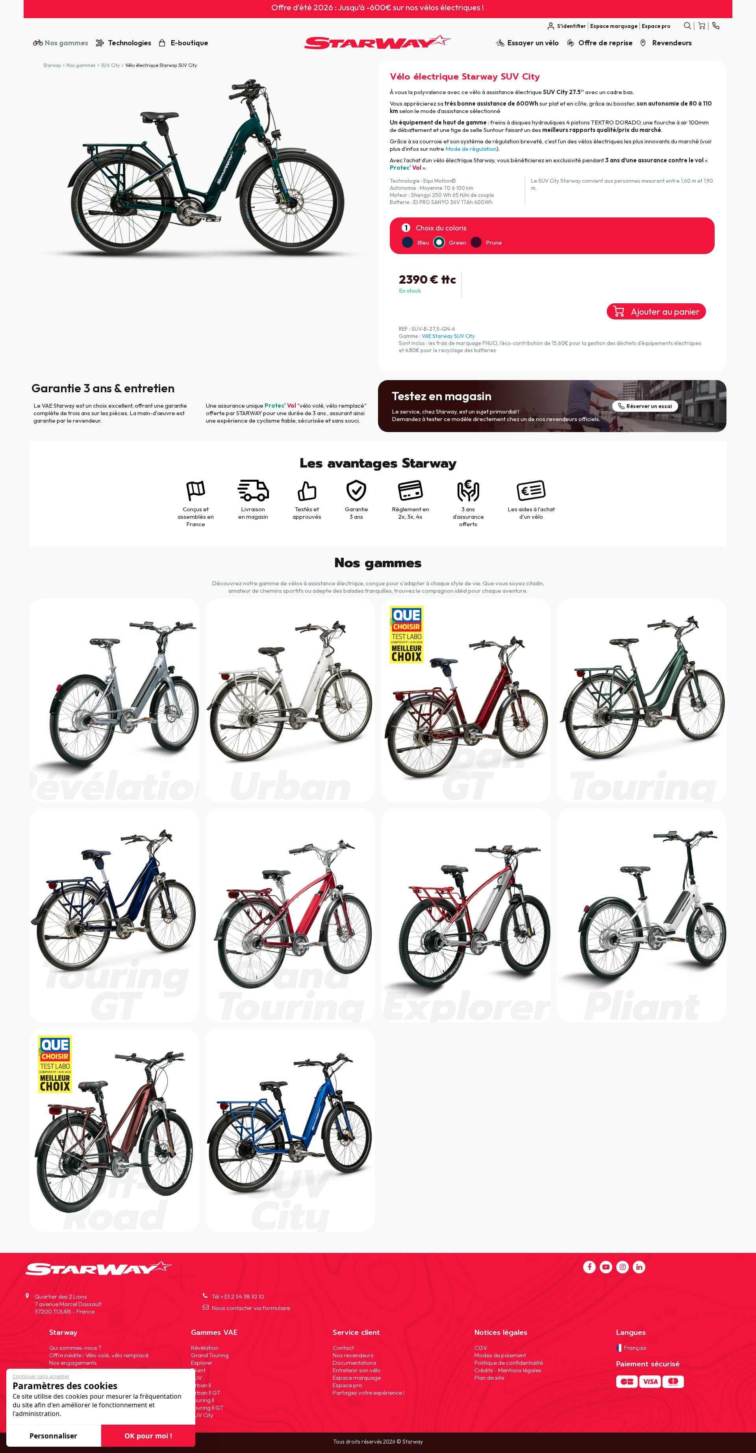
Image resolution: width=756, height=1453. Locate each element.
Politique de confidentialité (508, 1362)
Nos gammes (66, 42)
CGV (480, 1347)
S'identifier (571, 26)
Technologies (129, 42)
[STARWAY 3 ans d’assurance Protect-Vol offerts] (468, 499)
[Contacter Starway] (716, 26)
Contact (343, 1347)
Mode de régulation (471, 148)
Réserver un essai (649, 406)
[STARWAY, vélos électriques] (378, 47)
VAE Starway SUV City (448, 336)
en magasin (253, 516)
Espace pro (656, 26)
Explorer (202, 1362)
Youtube (606, 1267)
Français (635, 1347)
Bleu (423, 242)
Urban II (201, 1384)
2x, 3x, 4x (410, 516)
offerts (468, 524)
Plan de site (489, 1377)
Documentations (354, 1362)
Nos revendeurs (353, 1354)
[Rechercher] (687, 26)
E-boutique (189, 42)
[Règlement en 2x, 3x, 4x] (410, 499)
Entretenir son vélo (357, 1369)
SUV (196, 1377)
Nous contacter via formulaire (251, 1308)
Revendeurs (672, 42)
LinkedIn (639, 1267)
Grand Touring (210, 1354)
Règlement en (410, 509)
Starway (52, 65)
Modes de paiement (500, 1354)
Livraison (253, 509)
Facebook (589, 1267)
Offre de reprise (605, 42)
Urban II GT (205, 1392)
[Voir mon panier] (701, 26)
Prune (494, 242)
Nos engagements (73, 1362)
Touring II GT (207, 1407)
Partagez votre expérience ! (369, 1392)
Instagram (622, 1267)
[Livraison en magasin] (253, 499)
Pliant (198, 1369)
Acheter (114, 700)
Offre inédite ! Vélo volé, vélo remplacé (98, 1354)
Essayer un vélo (533, 42)
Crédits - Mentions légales (507, 1369)
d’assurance (468, 516)
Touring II (202, 1399)
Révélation (205, 1347)
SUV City (110, 65)
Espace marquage (613, 26)
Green (457, 242)
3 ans (468, 509)
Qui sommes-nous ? (75, 1347)
